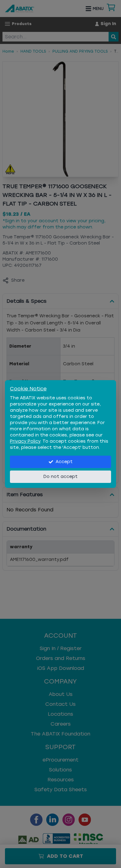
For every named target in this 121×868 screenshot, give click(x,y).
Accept (64, 461)
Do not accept (60, 476)
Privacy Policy (25, 441)
